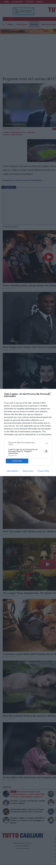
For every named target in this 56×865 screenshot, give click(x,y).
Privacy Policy (43, 471)
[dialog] (28, 432)
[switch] (45, 451)
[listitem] (28, 443)
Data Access (28, 471)
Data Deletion (12, 471)
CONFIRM (17, 461)
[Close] (50, 394)
